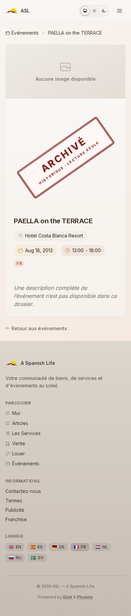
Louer (18, 453)
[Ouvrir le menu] (120, 11)
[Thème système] (85, 10)
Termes (13, 500)
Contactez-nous (23, 491)
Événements (25, 33)
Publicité (14, 510)
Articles (20, 423)
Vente (18, 443)
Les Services (26, 433)
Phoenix (85, 597)
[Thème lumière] (94, 10)
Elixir (68, 597)
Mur (16, 413)
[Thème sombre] (103, 10)
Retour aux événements (39, 328)
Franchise (16, 519)
